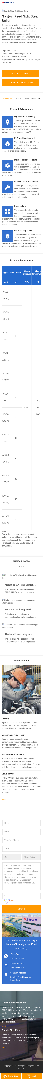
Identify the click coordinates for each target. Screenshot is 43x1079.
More (4, 799)
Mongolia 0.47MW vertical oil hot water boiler (21, 584)
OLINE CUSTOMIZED (20, 73)
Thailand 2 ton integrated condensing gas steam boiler (21, 634)
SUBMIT (21, 909)
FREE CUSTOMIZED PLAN (21, 83)
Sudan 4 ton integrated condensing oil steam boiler (21, 609)
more (21, 566)
